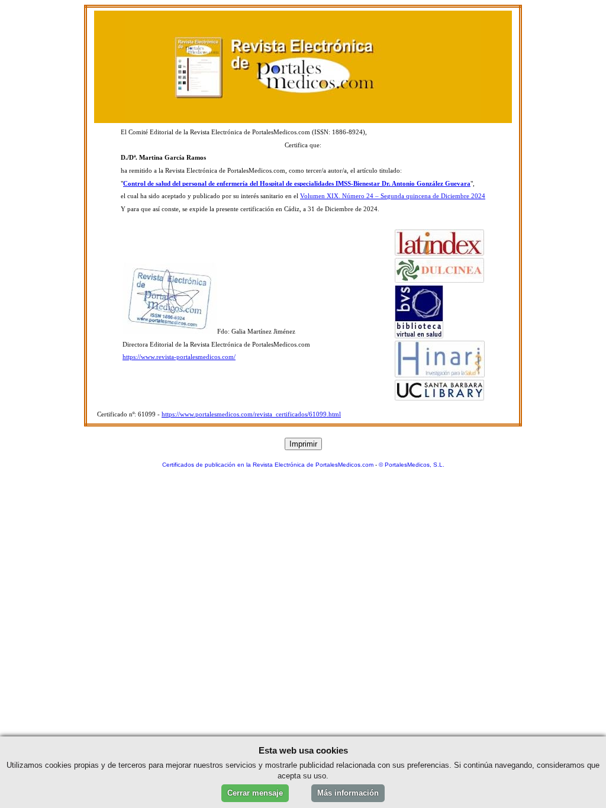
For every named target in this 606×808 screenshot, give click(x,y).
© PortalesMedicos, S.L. (411, 464)
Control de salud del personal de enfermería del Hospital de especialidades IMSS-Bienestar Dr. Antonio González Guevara (296, 183)
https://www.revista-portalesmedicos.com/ (179, 357)
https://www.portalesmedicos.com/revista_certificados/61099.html (251, 414)
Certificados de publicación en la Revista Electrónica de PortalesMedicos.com (267, 464)
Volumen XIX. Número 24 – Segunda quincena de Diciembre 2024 (392, 196)
